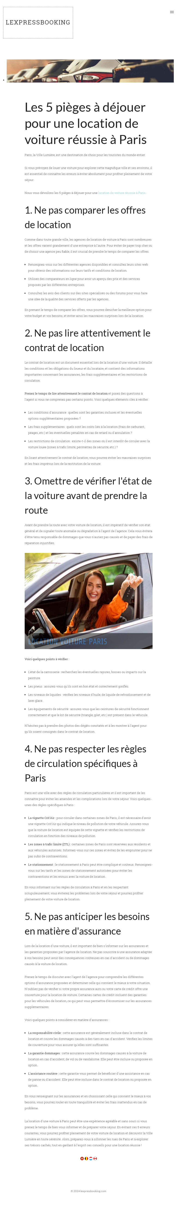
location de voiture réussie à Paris (121, 193)
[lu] (91, 1158)
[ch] (82, 1158)
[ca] (95, 1158)
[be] (86, 1158)
